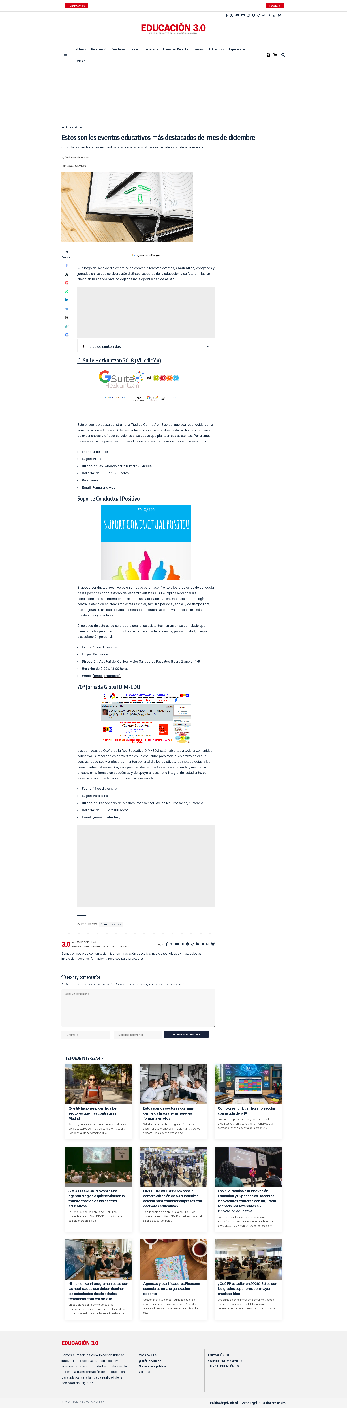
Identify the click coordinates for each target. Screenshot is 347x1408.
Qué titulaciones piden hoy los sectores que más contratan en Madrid (93, 1113)
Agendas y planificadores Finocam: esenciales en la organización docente (171, 1288)
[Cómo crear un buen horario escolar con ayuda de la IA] (248, 1084)
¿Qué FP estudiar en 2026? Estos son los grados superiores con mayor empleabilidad (247, 1288)
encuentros (185, 268)
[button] (283, 55)
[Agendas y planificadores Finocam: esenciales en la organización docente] (173, 1259)
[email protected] (107, 676)
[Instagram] (248, 15)
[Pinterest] (253, 15)
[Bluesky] (279, 15)
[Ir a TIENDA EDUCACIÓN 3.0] (275, 55)
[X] (231, 15)
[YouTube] (237, 15)
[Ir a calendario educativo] (268, 55)
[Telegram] (269, 15)
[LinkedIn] (264, 15)
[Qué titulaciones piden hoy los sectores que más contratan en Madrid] (98, 1084)
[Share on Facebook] (66, 265)
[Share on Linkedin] (66, 300)
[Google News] (243, 15)
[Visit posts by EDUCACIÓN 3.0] (65, 944)
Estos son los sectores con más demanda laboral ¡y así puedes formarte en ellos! (168, 1113)
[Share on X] (66, 274)
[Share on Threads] (66, 317)
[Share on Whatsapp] (66, 291)
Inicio (64, 127)
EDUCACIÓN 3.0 (76, 165)
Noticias (77, 127)
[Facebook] (227, 15)
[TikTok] (258, 15)
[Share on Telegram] (66, 308)
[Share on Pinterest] (66, 282)
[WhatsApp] (274, 15)
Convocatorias (110, 924)
